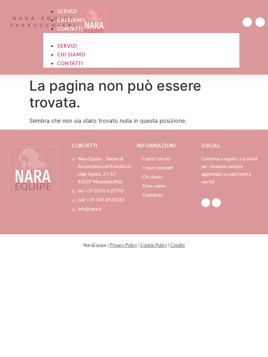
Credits (177, 245)
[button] (141, 37)
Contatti (70, 29)
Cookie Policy (153, 245)
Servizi (67, 11)
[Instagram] (260, 22)
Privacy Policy (123, 245)
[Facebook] (247, 22)
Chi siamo (71, 20)
